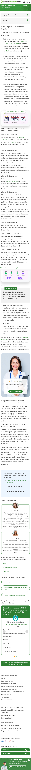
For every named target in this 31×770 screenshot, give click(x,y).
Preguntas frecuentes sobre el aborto (12, 686)
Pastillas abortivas (7, 681)
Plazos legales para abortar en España (15, 582)
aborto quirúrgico (12, 181)
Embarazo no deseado (10, 567)
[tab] (14, 656)
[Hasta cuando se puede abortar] (15, 118)
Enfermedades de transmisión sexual (12, 691)
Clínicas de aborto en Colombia (11, 728)
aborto (7, 51)
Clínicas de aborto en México (10, 725)
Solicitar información (15, 391)
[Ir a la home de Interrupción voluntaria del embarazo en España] (11, 2)
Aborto (5, 563)
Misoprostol (6, 571)
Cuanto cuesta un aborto (8, 683)
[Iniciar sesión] (24, 2)
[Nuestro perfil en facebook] (2, 742)
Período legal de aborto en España (14, 595)
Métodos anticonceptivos (9, 689)
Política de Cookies (7, 718)
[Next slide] (26, 631)
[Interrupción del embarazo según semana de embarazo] (15, 274)
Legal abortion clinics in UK (9, 731)
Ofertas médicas (6, 694)
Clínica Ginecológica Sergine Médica (15, 624)
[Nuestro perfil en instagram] (6, 742)
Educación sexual (6, 700)
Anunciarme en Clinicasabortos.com (12, 710)
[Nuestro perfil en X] (13, 742)
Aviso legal (4, 712)
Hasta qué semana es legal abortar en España (15, 589)
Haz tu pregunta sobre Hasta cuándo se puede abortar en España (15, 663)
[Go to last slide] (4, 631)
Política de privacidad (8, 715)
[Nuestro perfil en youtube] (10, 742)
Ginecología (5, 697)
